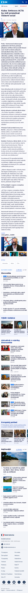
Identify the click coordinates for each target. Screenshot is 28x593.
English (3, 590)
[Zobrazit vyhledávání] (23, 2)
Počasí (3, 568)
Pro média (17, 552)
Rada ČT (17, 564)
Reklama (17, 555)
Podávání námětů (19, 571)
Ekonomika (5, 263)
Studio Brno (18, 558)
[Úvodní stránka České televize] (7, 535)
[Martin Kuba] (14, 30)
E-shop (3, 571)
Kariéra (17, 568)
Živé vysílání (4, 555)
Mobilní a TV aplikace (6, 574)
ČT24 (18, 263)
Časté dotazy (18, 574)
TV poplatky (4, 558)
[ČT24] (4, 2)
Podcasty (3, 564)
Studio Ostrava (18, 561)
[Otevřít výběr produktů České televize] (26, 2)
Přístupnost (19, 590)
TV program (4, 552)
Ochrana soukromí (10, 590)
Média (12, 263)
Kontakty (17, 577)
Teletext (3, 561)
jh (1, 18)
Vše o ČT (3, 577)
